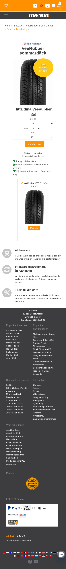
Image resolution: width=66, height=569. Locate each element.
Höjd (26, 128)
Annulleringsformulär (43, 406)
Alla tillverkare (13, 430)
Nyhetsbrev (38, 416)
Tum (33, 132)
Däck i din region (14, 448)
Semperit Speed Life (43, 368)
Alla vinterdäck (13, 433)
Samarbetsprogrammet (44, 419)
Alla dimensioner (14, 442)
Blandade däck (13, 397)
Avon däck (11, 358)
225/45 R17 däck (14, 403)
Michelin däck (12, 333)
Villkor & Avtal (39, 394)
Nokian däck (12, 349)
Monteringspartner (15, 454)
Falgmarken (12, 458)
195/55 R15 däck (14, 412)
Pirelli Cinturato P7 (42, 349)
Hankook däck (13, 342)
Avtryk (36, 391)
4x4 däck (10, 391)
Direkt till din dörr (33, 317)
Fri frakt (33, 310)
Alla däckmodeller (14, 445)
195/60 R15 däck (14, 409)
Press (36, 388)
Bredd (33, 119)
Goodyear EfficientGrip (44, 340)
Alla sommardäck (14, 436)
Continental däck (14, 330)
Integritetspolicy (40, 397)
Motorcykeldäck (13, 394)
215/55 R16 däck (14, 400)
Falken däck (12, 352)
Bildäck (9, 385)
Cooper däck (12, 346)
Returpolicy (38, 400)
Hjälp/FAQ (38, 403)
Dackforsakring (13, 451)
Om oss (37, 385)
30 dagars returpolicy (33, 314)
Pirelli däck (11, 339)
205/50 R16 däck (14, 406)
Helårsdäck (11, 439)
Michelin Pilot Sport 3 (43, 352)
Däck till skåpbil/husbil (16, 388)
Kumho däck (12, 336)
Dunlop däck (12, 355)
